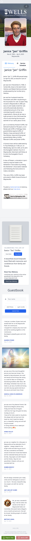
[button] (15, 358)
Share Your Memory (11, 281)
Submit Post (15, 311)
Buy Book (18, 254)
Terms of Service (20, 533)
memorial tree (14, 187)
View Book (8, 254)
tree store (17, 189)
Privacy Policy (10, 533)
